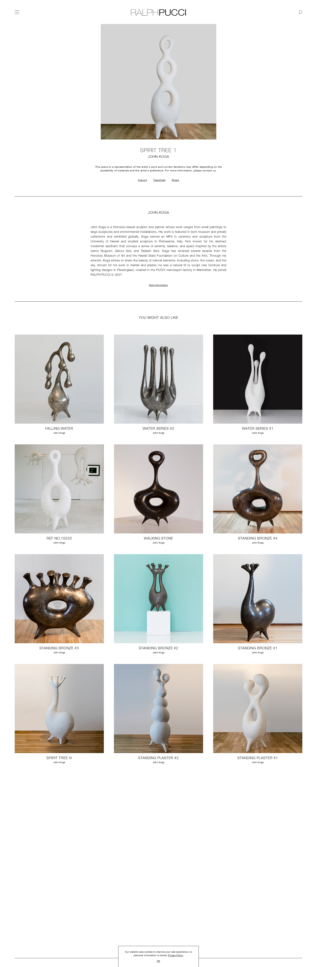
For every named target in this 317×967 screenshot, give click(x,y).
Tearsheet (159, 180)
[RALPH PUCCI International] (158, 12)
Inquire (142, 180)
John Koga (158, 157)
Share (175, 180)
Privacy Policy (175, 956)
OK (158, 961)
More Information (158, 285)
